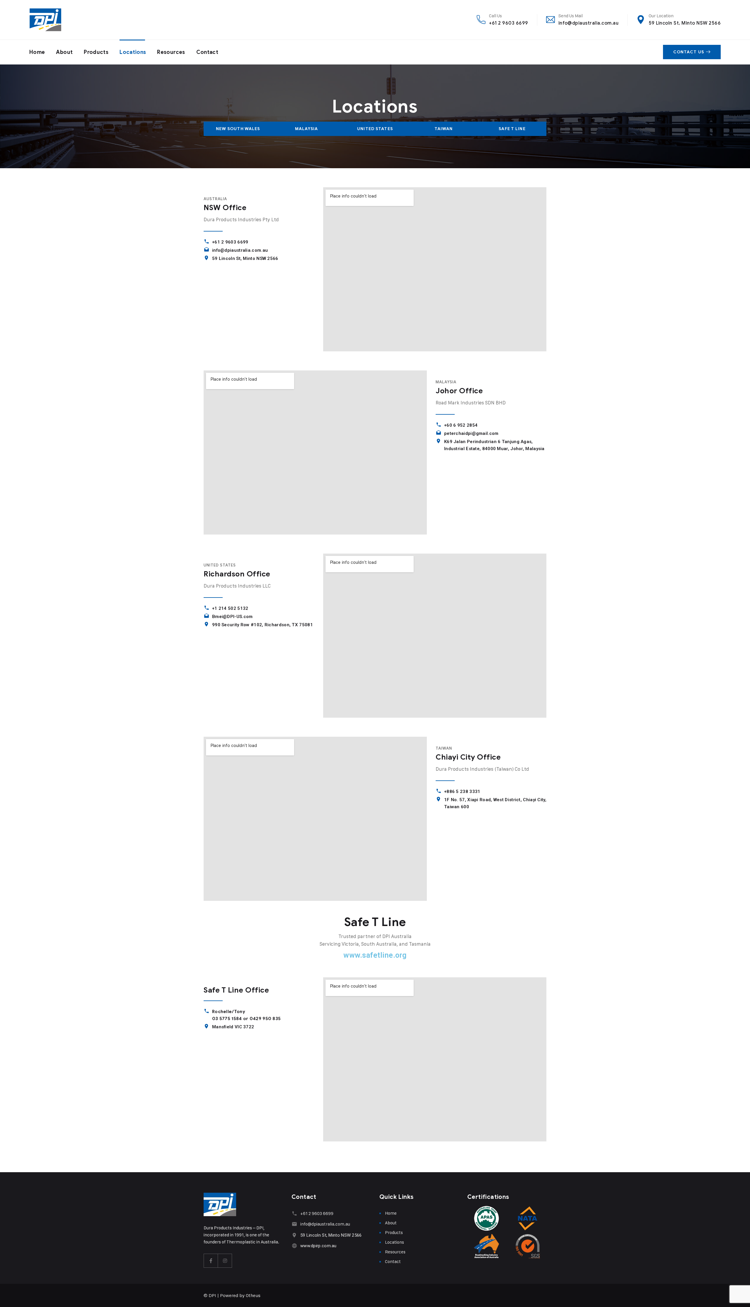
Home (37, 52)
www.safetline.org (375, 955)
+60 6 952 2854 (461, 425)
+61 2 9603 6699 (508, 23)
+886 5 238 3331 (462, 791)
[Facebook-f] (211, 1261)
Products (96, 52)
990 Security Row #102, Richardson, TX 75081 (262, 624)
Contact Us (688, 52)
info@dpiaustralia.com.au (588, 23)
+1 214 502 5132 (230, 608)
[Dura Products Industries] (45, 19)
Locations (133, 52)
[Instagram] (225, 1261)
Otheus (253, 1295)
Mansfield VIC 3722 (233, 1026)
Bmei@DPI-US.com (232, 616)
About (64, 52)
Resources (171, 52)
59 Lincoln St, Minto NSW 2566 (685, 23)
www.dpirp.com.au (318, 1245)
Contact (207, 52)
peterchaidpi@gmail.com (471, 433)
